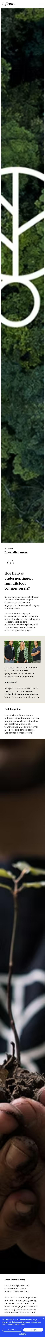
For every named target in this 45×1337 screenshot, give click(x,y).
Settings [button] (22, 1334)
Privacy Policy (20, 1324)
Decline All (12, 1330)
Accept (33, 1330)
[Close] (42, 1319)
